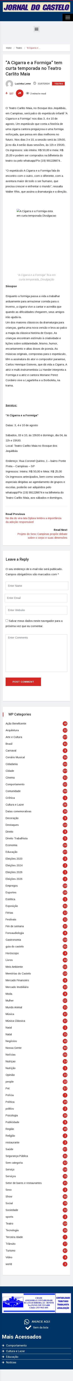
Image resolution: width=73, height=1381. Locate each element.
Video (9, 1257)
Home (8, 48)
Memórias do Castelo (18, 973)
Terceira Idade (14, 1237)
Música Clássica (15, 1020)
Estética (10, 899)
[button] (37, 29)
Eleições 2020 (14, 858)
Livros (9, 960)
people (10, 1081)
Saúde (9, 1149)
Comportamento (15, 784)
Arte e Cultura (14, 737)
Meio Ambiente (14, 966)
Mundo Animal (14, 1007)
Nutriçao (11, 1061)
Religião (10, 1135)
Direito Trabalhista (17, 838)
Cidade (10, 770)
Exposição (12, 905)
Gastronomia (13, 939)
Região (10, 1128)
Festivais (11, 919)
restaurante (12, 1142)
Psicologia (12, 1115)
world (9, 1264)
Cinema (10, 777)
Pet (8, 1088)
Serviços (11, 1176)
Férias (9, 912)
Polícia (10, 1095)
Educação (11, 851)
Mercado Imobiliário (17, 987)
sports (9, 1216)
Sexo (9, 1189)
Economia (11, 845)
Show (9, 1196)
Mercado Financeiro (17, 980)
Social (9, 1203)
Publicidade (12, 1122)
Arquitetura (12, 730)
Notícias (11, 1054)
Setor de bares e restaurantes (24, 1182)
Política (10, 1101)
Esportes (11, 892)
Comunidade (13, 791)
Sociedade (12, 1210)
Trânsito (11, 1243)
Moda (9, 993)
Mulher (10, 1000)
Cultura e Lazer (15, 804)
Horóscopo (12, 953)
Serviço (10, 1169)
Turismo (10, 1250)
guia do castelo (15, 946)
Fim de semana (15, 926)
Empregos (12, 885)
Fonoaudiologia (15, 932)
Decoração (12, 818)
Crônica (10, 797)
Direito (9, 831)
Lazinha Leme (22, 83)
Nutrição (11, 1068)
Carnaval (11, 750)
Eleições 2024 (14, 865)
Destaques (12, 824)
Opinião (10, 1074)
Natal (9, 1027)
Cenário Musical (15, 757)
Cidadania (12, 764)
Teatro (19, 48)
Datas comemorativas (18, 811)
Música (10, 1014)
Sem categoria (14, 1162)
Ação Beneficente (16, 723)
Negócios (11, 1041)
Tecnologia (12, 1230)
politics (10, 1108)
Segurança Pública (17, 1155)
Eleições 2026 (14, 872)
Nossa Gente (14, 1047)
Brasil (9, 743)
